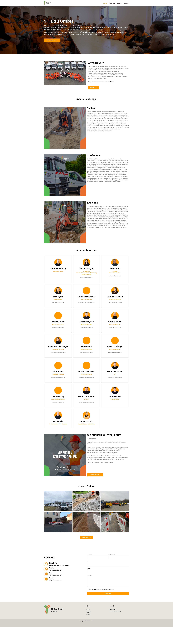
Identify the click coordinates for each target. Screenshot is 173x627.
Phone (51, 568)
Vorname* (89, 554)
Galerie (119, 3)
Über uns (112, 3)
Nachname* (112, 554)
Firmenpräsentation (108, 82)
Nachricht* (89, 575)
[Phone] (46, 569)
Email (51, 578)
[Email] (46, 579)
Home (105, 3)
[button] (65, 73)
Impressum (112, 609)
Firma (88, 562)
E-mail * (89, 568)
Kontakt (126, 3)
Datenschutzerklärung (115, 611)
